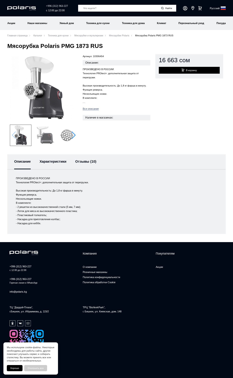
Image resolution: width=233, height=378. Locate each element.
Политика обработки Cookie (99, 282)
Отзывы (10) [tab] (85, 161)
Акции (159, 266)
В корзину (191, 70)
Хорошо (14, 368)
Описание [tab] (22, 161)
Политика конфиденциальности (101, 277)
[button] (73, 135)
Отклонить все (36, 368)
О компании (90, 266)
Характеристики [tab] (53, 161)
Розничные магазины (95, 272)
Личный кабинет (185, 8)
